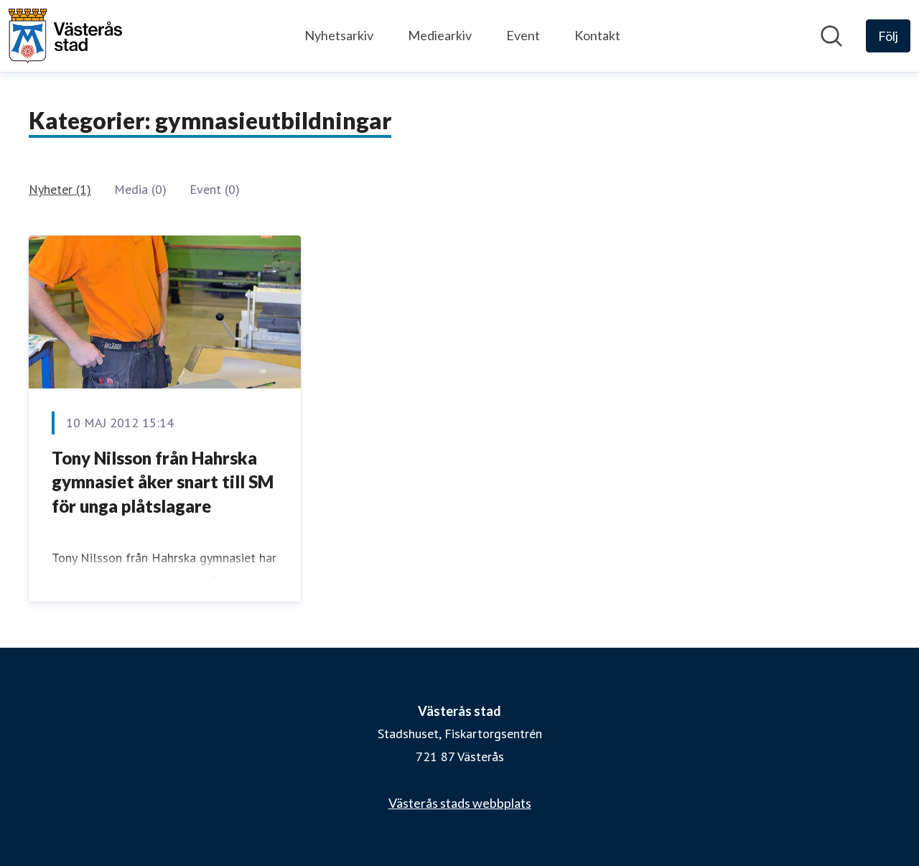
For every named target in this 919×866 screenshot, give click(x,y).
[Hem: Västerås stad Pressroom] (65, 36)
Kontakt (597, 35)
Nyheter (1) (60, 189)
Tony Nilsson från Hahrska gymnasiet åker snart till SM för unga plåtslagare (163, 481)
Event (523, 35)
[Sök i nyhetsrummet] (831, 35)
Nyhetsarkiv (338, 35)
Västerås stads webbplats (459, 803)
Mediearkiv (440, 35)
